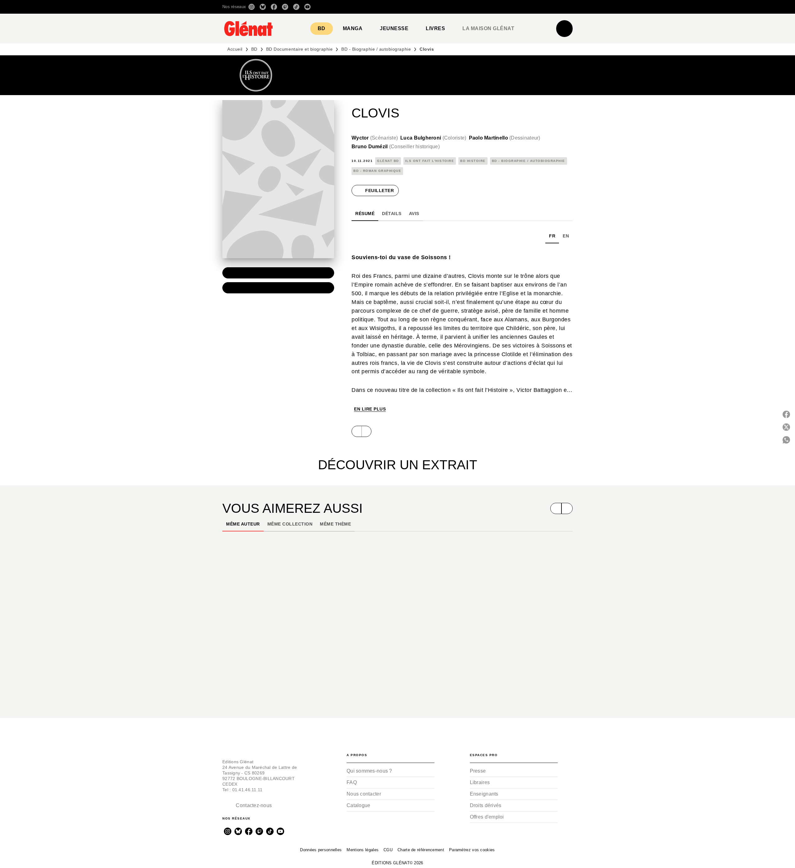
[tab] (321, 28)
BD (254, 49)
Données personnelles (321, 849)
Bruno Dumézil (396, 146)
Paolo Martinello (504, 137)
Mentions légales (363, 849)
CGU (388, 849)
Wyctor (375, 137)
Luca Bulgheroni (433, 137)
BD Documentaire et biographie (299, 49)
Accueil (235, 49)
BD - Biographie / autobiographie (376, 49)
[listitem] (251, 6)
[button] (485, 6)
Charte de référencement (421, 849)
